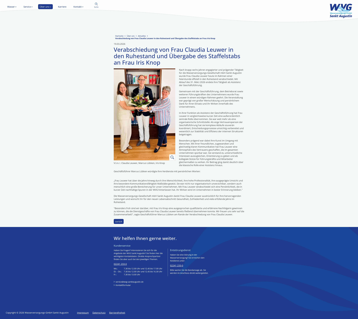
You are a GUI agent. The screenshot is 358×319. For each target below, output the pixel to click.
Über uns (44, 6)
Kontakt (77, 6)
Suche (96, 7)
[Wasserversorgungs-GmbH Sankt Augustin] (341, 10)
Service (27, 6)
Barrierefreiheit (117, 313)
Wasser (11, 6)
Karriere (62, 6)
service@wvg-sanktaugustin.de (129, 281)
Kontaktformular (123, 285)
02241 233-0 (120, 263)
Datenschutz (99, 313)
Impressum (83, 313)
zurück (118, 221)
